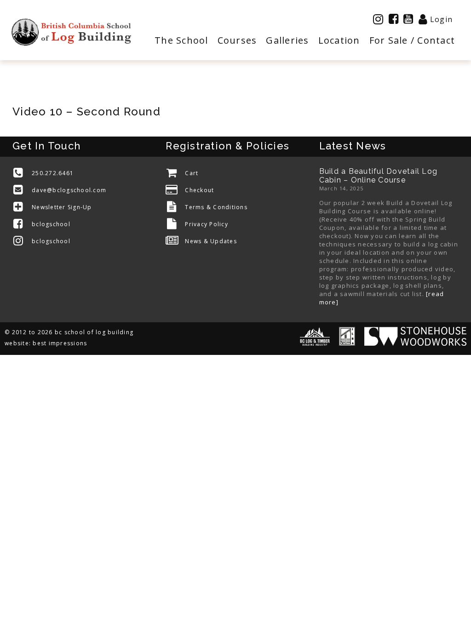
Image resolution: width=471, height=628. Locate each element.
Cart (191, 173)
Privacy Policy (206, 224)
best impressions (60, 343)
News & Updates (211, 241)
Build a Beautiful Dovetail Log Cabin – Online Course (378, 175)
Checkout (199, 190)
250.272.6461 (53, 173)
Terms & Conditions (216, 207)
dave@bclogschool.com (69, 190)
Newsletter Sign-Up (62, 207)
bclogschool (51, 224)
